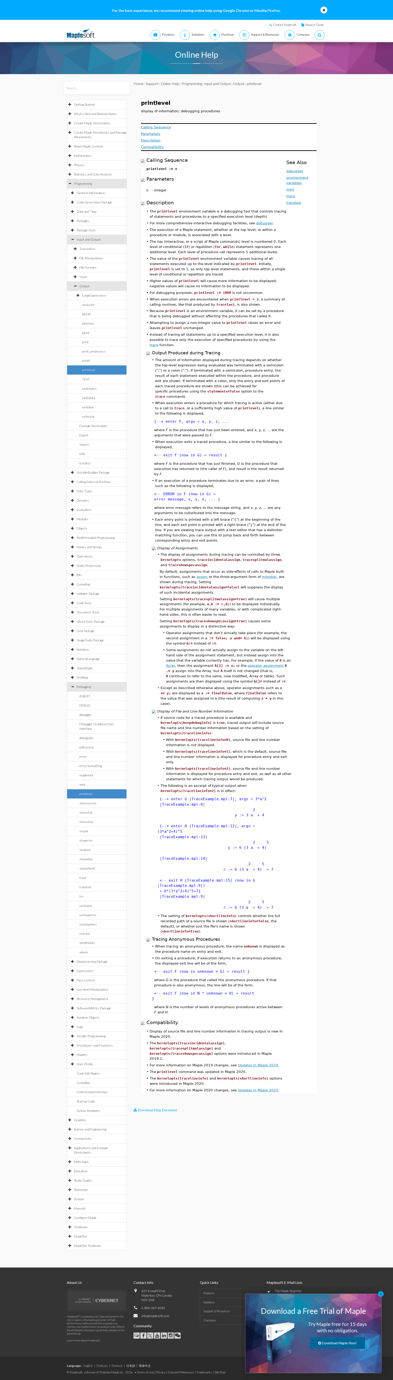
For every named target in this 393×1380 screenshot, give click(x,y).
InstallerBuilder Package (93, 472)
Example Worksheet (93, 426)
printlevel (88, 370)
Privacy (160, 1372)
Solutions (209, 1302)
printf (86, 360)
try (81, 896)
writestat (88, 416)
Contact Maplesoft (284, 25)
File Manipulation (91, 258)
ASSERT (85, 696)
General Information (91, 193)
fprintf (86, 314)
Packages (83, 221)
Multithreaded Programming (96, 538)
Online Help (170, 83)
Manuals (80, 1208)
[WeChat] (177, 1335)
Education (81, 1171)
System (79, 1199)
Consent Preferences (181, 1372)
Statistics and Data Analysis (93, 174)
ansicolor (88, 305)
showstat (85, 812)
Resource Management (92, 999)
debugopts (86, 738)
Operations (85, 556)
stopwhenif (87, 868)
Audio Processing (88, 566)
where (83, 952)
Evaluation (84, 510)
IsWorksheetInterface (92, 1092)
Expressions (85, 971)
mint (82, 784)
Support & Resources (217, 1311)
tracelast (85, 887)
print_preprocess (94, 351)
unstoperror (88, 915)
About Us (74, 1282)
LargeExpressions (94, 295)
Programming (83, 183)
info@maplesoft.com (155, 1316)
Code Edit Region (88, 1073)
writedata (88, 398)
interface (88, 323)
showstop (86, 822)
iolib (82, 454)
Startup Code (86, 1101)
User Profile (85, 1064)
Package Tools (86, 230)
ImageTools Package (90, 640)
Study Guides (83, 1180)
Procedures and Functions (95, 1045)
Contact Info (143, 1282)
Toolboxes (81, 1227)
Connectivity (82, 1138)
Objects (82, 528)
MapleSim (80, 1236)
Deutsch (117, 1366)
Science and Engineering (90, 1129)
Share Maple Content (88, 146)
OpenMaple (85, 668)
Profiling (82, 677)
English (88, 1366)
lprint (85, 333)
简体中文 (145, 1366)
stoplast (85, 850)
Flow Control (86, 980)
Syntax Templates (88, 1110)
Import (84, 444)
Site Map (219, 1372)
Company (210, 1320)
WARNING (87, 943)
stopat (83, 831)
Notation (83, 649)
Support (152, 83)
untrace (84, 933)
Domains (83, 500)
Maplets (82, 1055)
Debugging (84, 687)
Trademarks (204, 1372)
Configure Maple (85, 1218)
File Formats (87, 267)
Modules (82, 519)
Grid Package (85, 631)
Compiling (83, 584)
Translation (87, 249)
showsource (87, 803)
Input (83, 277)
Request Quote (314, 25)
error (83, 756)
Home (139, 83)
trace (82, 878)
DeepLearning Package (92, 961)
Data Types (84, 491)
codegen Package (88, 593)
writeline (88, 407)
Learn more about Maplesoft (83, 1340)
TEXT (86, 379)
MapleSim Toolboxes (87, 1246)
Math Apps (81, 1162)
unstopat (85, 906)
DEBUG (85, 705)
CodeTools (84, 603)
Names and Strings (89, 547)
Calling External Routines (94, 482)
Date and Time (87, 211)
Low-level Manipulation (92, 989)
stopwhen (86, 859)
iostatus (85, 463)
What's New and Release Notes (95, 114)
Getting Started (84, 104)
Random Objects (88, 1017)
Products (209, 1293)
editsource (86, 747)
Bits (79, 575)
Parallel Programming (91, 1036)
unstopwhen (88, 924)
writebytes (89, 388)
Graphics (80, 1120)
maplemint (86, 775)
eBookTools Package (91, 621)
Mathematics (83, 156)
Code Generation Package (94, 202)
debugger (85, 715)
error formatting (90, 766)
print (85, 342)
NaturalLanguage (88, 659)
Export (83, 435)
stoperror (86, 840)
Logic (80, 1027)
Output (84, 286)
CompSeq (83, 1083)
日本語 (130, 1366)
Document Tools (88, 612)
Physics (79, 165)
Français (102, 1366)
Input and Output (89, 239)
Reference (81, 1190)
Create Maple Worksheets (92, 123)
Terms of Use (145, 1372)
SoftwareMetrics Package (94, 1008)
